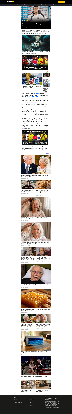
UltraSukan (55, 4)
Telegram (31, 405)
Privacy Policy (16, 403)
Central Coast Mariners (32, 96)
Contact (15, 399)
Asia (37, 4)
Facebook (31, 399)
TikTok (31, 403)
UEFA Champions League (45, 4)
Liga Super (19, 4)
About (15, 397)
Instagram (31, 400)
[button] (36, 43)
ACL (24, 4)
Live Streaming (62, 1)
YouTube (31, 402)
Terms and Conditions (18, 402)
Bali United (37, 93)
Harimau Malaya (11, 4)
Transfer (68, 4)
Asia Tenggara (30, 4)
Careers (15, 400)
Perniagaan (62, 4)
